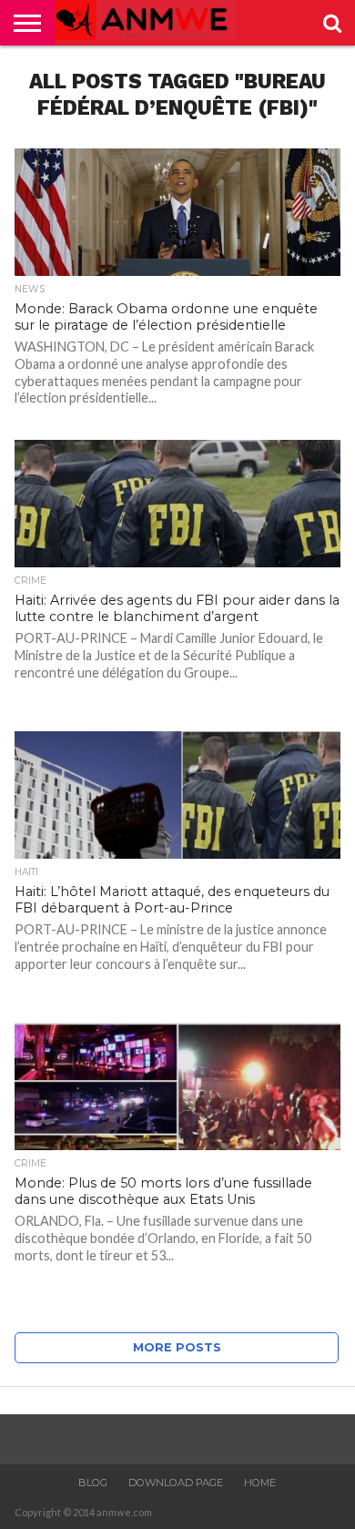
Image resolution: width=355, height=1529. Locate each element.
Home (260, 1482)
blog (92, 1482)
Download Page (175, 1482)
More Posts (177, 1347)
